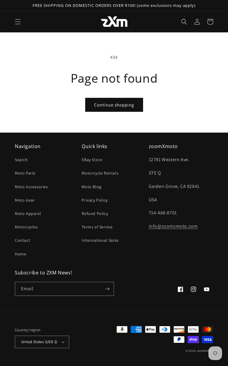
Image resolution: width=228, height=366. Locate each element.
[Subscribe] (107, 289)
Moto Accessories (31, 186)
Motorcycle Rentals (100, 173)
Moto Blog (91, 186)
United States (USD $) (39, 341)
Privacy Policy (94, 200)
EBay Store (92, 159)
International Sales (100, 240)
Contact (22, 240)
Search (21, 159)
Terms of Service (97, 227)
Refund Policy (95, 213)
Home (20, 254)
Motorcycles (26, 227)
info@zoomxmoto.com (173, 226)
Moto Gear (25, 200)
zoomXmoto (205, 351)
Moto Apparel (28, 213)
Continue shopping (114, 105)
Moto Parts (25, 173)
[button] (17, 21)
